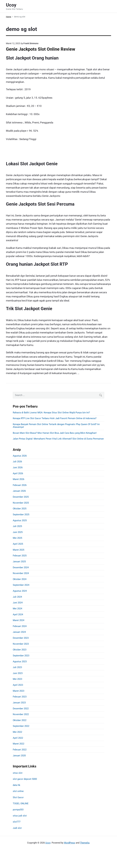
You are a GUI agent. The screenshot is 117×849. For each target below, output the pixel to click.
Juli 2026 (17, 461)
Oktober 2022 (19, 720)
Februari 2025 (20, 555)
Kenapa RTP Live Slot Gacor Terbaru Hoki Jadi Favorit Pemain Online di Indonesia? (54, 418)
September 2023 (21, 655)
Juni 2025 (18, 532)
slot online (18, 791)
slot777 (16, 821)
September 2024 (21, 585)
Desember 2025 (21, 496)
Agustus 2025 (20, 520)
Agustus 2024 (20, 591)
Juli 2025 (17, 526)
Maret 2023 (18, 691)
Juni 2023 (18, 673)
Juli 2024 (17, 596)
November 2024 (21, 573)
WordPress (69, 842)
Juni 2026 (18, 467)
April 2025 (18, 544)
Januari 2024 (19, 632)
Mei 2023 (17, 679)
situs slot (17, 773)
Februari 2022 (20, 749)
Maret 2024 (18, 620)
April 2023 (18, 685)
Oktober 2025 (19, 508)
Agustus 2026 (20, 455)
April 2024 (18, 614)
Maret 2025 (18, 549)
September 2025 (21, 514)
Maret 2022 (18, 743)
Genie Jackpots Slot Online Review (40, 49)
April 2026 (18, 473)
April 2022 (18, 738)
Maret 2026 (18, 479)
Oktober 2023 (19, 649)
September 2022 (21, 726)
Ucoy (47, 842)
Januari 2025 (19, 561)
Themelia (84, 842)
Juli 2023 (17, 667)
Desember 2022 (21, 708)
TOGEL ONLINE (20, 803)
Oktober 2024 (19, 579)
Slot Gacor (18, 797)
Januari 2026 (19, 491)
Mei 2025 (17, 538)
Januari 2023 (19, 702)
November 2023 (21, 643)
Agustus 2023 (20, 661)
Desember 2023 (21, 638)
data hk (16, 785)
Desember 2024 (21, 567)
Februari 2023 (20, 696)
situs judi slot (20, 815)
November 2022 (21, 714)
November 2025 (21, 502)
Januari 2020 (19, 755)
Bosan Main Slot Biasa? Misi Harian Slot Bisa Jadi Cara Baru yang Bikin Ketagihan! (55, 433)
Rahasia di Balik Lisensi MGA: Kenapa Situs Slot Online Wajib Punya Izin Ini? (51, 412)
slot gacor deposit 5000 (25, 779)
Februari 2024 (20, 626)
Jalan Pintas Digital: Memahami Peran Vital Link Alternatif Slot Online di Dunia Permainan (58, 438)
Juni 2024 (18, 602)
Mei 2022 (17, 732)
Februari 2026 (20, 485)
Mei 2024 (17, 608)
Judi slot (17, 828)
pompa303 (18, 809)
